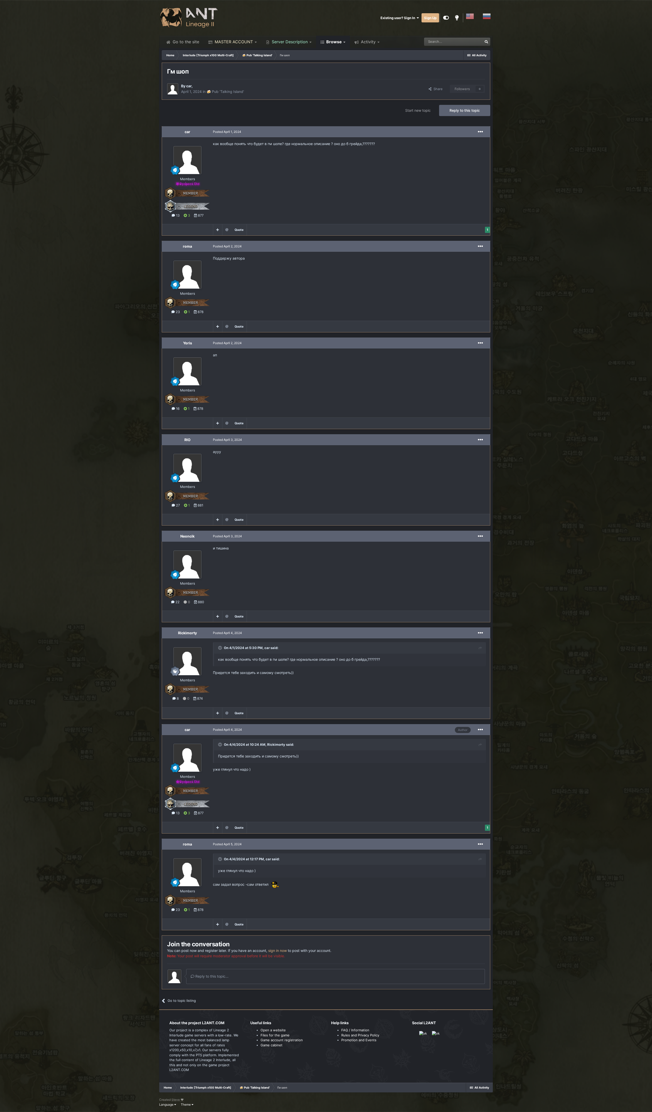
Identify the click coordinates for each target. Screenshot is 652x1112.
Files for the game (275, 1035)
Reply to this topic (465, 110)
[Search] (486, 42)
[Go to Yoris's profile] (187, 371)
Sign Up (430, 18)
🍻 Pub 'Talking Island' (225, 91)
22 (177, 602)
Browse (333, 41)
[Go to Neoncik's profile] (187, 565)
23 (177, 312)
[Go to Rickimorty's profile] (187, 661)
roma (187, 246)
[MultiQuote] (217, 229)
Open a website (273, 1030)
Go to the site (185, 41)
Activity (368, 41)
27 (177, 505)
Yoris (187, 343)
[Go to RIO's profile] (187, 468)
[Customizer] (446, 17)
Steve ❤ (177, 1100)
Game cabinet (271, 1045)
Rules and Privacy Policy (360, 1035)
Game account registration (282, 1040)
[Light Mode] (457, 17)
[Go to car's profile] (172, 88)
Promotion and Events (358, 1040)
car (189, 86)
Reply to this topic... (211, 976)
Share (437, 89)
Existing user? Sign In (399, 18)
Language (166, 1104)
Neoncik (187, 536)
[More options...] (480, 132)
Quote (239, 230)
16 (177, 408)
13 (177, 215)
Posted (227, 132)
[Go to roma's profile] (187, 275)
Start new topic (418, 110)
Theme (186, 1104)
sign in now (277, 950)
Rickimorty (187, 633)
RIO (187, 440)
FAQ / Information (355, 1030)
